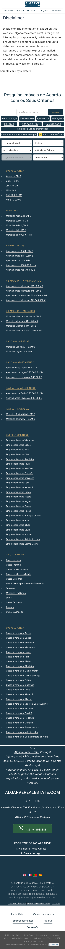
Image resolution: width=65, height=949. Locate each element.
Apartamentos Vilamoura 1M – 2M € (23, 290)
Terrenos (10, 588)
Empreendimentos (32, 10)
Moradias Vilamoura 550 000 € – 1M (24, 330)
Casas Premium (13, 564)
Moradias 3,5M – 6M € (17, 220)
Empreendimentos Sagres (18, 501)
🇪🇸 (40, 875)
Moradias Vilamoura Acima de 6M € (23, 316)
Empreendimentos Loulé (18, 529)
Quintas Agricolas (14, 612)
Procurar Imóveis (53, 134)
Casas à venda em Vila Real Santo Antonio (27, 703)
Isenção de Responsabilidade (38, 903)
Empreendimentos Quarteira (20, 459)
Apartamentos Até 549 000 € (20, 269)
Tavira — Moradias (17, 408)
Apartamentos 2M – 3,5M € (19, 255)
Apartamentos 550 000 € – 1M (21, 265)
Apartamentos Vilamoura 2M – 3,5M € (24, 286)
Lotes (8, 597)
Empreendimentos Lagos (18, 445)
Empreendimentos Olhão (18, 454)
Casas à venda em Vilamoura (20, 647)
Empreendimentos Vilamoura (20, 440)
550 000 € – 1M (30, 124)
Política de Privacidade (17, 903)
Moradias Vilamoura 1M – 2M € (21, 325)
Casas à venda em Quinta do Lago (23, 675)
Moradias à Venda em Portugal (32, 128)
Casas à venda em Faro (17, 656)
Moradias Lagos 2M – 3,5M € (20, 346)
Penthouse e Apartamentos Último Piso (25, 583)
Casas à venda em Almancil (19, 694)
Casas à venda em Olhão (18, 680)
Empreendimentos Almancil (19, 487)
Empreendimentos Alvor (17, 520)
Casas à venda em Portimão (20, 642)
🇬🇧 (24, 875)
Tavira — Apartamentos (21, 388)
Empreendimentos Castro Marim (22, 543)
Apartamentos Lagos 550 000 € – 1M (24, 372)
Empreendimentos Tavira (18, 463)
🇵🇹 (35, 875)
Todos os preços (9, 118)
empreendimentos (17, 435)
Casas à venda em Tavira (18, 633)
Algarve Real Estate (26, 752)
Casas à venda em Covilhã (19, 713)
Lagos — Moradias (17, 341)
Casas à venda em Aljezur (19, 699)
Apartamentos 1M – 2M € (18, 260)
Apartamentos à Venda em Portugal (18, 134)
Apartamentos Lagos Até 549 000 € (24, 377)
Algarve (44, 10)
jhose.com (53, 944)
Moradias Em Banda (16, 593)
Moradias (12, 210)
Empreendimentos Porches (19, 534)
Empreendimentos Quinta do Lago (23, 539)
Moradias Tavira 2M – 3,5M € (20, 419)
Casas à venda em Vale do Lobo (22, 732)
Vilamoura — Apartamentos (23, 280)
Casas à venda (15, 171)
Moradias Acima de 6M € (18, 216)
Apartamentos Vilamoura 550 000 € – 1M (26, 295)
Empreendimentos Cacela (18, 506)
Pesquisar (55, 112)
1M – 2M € (9, 124)
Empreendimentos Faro (17, 449)
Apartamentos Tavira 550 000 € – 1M (24, 393)
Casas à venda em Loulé (18, 689)
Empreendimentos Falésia (18, 511)
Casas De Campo (14, 602)
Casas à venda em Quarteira (20, 685)
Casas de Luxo (13, 560)
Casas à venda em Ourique (19, 722)
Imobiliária (8, 10)
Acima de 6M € (27, 118)
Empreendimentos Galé (17, 482)
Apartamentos (15, 245)
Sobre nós (57, 10)
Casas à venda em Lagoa (18, 652)
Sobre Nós (56, 903)
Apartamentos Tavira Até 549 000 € (24, 398)
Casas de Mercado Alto (17, 569)
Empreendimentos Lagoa (18, 492)
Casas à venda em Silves (18, 661)
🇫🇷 (30, 875)
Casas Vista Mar (14, 578)
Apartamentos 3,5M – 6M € (19, 251)
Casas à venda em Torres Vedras (22, 727)
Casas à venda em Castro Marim (22, 670)
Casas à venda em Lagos (18, 637)
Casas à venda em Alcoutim (19, 708)
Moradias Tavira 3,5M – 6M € (20, 414)
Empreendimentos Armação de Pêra (24, 515)
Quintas (10, 607)
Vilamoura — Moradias (20, 311)
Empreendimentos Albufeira (19, 468)
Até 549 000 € (53, 124)
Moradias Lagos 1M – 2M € (19, 351)
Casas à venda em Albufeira (20, 666)
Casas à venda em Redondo (20, 718)
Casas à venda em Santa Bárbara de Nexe (27, 736)
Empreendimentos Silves (18, 525)
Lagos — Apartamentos (21, 362)
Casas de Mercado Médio (18, 574)
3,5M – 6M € (43, 118)
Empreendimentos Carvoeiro (20, 478)
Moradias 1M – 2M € (16, 230)
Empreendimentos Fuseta (18, 496)
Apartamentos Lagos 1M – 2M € (21, 367)
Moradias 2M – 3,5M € (17, 225)
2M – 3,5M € (58, 118)
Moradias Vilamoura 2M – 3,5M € (22, 321)
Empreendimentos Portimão (19, 473)
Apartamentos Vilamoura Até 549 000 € (26, 300)
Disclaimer (13, 17)
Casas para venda (20, 10)
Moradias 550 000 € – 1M (19, 234)
